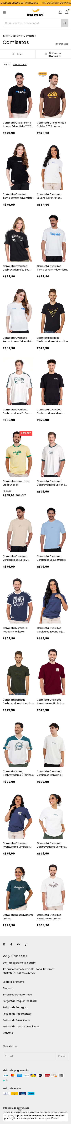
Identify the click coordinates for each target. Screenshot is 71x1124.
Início (6, 35)
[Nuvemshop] (16, 1109)
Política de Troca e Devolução (21, 1026)
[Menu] (4, 12)
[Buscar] (64, 23)
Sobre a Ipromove (13, 982)
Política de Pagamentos (17, 1013)
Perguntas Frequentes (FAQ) (20, 1001)
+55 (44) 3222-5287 (15, 956)
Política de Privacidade (16, 1020)
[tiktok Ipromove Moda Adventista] (25, 944)
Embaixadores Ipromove (17, 994)
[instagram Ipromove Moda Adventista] (4, 944)
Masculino (16, 35)
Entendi (55, 1118)
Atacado (8, 988)
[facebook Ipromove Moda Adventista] (11, 944)
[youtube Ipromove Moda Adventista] (18, 944)
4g (5, 64)
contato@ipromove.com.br (19, 962)
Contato (8, 1033)
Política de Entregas (15, 1007)
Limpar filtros (20, 64)
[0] (66, 12)
